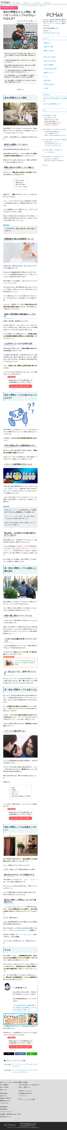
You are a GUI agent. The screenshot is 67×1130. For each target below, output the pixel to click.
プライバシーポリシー (6, 1111)
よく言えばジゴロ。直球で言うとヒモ (52, 145)
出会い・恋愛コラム (24, 1087)
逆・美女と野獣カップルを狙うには (53, 150)
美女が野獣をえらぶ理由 (50, 115)
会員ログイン (3, 1095)
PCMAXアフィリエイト (25, 1091)
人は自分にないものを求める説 (51, 125)
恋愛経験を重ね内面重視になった (51, 121)
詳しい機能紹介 (4, 1084)
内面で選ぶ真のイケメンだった (51, 141)
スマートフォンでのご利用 (27, 1099)
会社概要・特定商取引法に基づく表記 (10, 1114)
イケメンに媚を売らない (49, 152)
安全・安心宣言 (4, 1087)
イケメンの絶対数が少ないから (51, 133)
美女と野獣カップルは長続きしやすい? (54, 156)
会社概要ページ (47, 30)
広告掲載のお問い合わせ (25, 1093)
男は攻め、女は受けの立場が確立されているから (55, 135)
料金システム (3, 1089)
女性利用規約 (3, 1109)
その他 (46, 88)
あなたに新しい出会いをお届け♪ (20, 386)
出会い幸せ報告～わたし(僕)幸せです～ (30, 1084)
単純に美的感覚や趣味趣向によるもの (52, 123)
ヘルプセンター (4, 1103)
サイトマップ (22, 1095)
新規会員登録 (3, 1093)
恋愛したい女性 (48, 50)
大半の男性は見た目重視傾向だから (52, 131)
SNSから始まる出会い (50, 68)
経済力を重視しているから (50, 117)
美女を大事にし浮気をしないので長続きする (54, 160)
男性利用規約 (3, 1106)
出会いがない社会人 (50, 57)
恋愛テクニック (48, 72)
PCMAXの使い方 (49, 84)
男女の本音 (34, 21)
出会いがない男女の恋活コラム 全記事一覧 (54, 99)
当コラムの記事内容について (52, 104)
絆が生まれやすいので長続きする (51, 158)
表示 (22, 89)
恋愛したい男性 (48, 46)
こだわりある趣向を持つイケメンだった (53, 143)
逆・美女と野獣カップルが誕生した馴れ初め (55, 139)
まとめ (45, 165)
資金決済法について (5, 1116)
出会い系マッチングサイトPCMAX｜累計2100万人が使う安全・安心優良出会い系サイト (23, 1127)
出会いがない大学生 (50, 61)
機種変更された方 (5, 1100)
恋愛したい (47, 42)
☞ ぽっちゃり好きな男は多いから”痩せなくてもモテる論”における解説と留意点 (25, 662)
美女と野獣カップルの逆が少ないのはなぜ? (55, 129)
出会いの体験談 (48, 64)
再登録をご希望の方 (5, 1098)
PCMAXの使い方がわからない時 (51, 33)
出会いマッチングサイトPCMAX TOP (10, 1082)
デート (46, 76)
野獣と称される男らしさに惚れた (51, 119)
